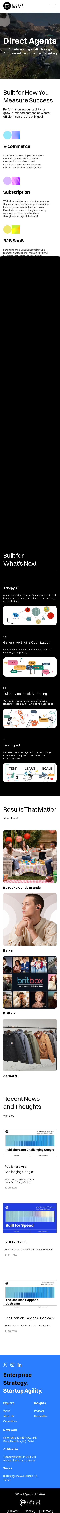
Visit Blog (8, 1115)
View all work (11, 818)
